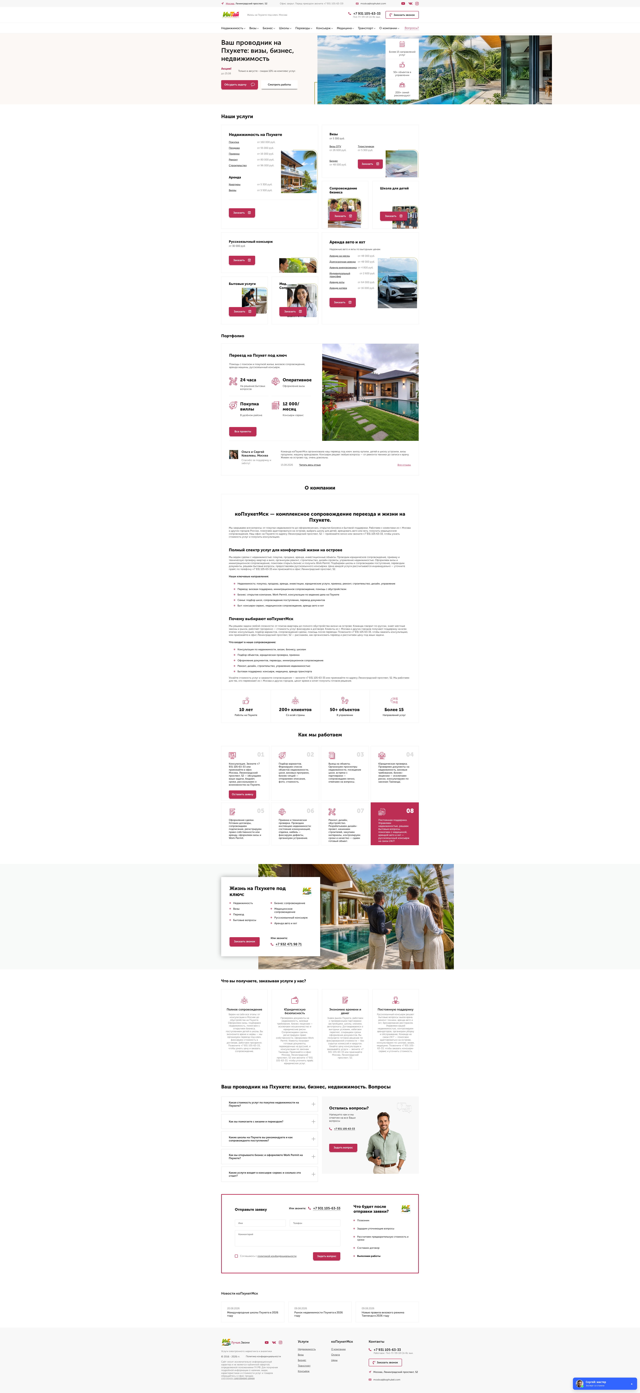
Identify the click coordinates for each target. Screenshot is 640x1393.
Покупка (234, 142)
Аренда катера (338, 288)
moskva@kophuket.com (373, 3)
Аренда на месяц (340, 255)
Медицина (344, 28)
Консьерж (323, 28)
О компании (388, 28)
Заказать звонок (404, 14)
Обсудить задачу (235, 84)
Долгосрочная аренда (343, 261)
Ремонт (233, 159)
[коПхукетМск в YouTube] (403, 3)
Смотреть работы (279, 84)
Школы (284, 28)
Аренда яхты (337, 282)
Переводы (302, 28)
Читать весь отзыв (310, 464)
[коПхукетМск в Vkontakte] (410, 3)
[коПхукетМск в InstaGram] (417, 3)
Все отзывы (404, 464)
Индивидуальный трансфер (340, 275)
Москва (230, 3)
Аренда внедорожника (343, 267)
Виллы (232, 190)
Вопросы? (412, 28)
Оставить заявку (242, 794)
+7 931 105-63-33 (366, 13)
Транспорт (365, 28)
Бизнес (268, 28)
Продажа (234, 147)
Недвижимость (232, 28)
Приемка (234, 153)
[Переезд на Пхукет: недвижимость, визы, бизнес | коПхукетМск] (232, 14)
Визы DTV (335, 146)
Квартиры (234, 184)
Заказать (239, 212)
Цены (334, 1360)
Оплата (335, 1354)
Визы (252, 28)
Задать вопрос (343, 1147)
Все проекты (242, 431)
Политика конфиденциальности (263, 1356)
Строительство (238, 165)
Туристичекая (366, 146)
